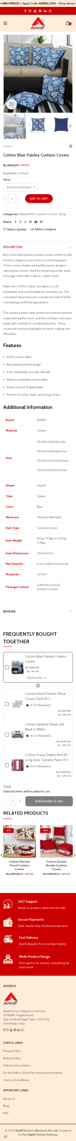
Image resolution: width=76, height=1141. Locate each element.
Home (7, 146)
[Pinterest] (41, 222)
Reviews (9, 611)
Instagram (25, 11)
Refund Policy (12, 1058)
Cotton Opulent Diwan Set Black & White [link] (44, 726)
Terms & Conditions (16, 1080)
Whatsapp (50, 11)
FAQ (5, 1113)
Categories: (11, 214)
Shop (62, 214)
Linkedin (45, 11)
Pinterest (40, 11)
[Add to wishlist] (30, 831)
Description (12, 247)
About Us (9, 1099)
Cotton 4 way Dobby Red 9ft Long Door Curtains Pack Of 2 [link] (46, 757)
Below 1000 (27, 214)
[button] (6, 801)
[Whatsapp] (25, 222)
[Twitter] (30, 222)
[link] (17, 667)
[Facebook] (16, 222)
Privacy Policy (12, 1051)
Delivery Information (16, 1065)
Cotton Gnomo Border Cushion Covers (56, 865)
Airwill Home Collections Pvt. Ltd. (36, 1130)
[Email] (36, 222)
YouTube (35, 11)
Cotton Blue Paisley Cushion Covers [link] (45, 658)
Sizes (7, 179)
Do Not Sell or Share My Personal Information (32, 1073)
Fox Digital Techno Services (40, 1134)
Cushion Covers (47, 214)
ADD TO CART (39, 198)
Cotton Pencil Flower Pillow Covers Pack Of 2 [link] (45, 696)
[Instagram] (20, 222)
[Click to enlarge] (11, 104)
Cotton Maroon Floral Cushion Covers (19, 865)
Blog (6, 1106)
